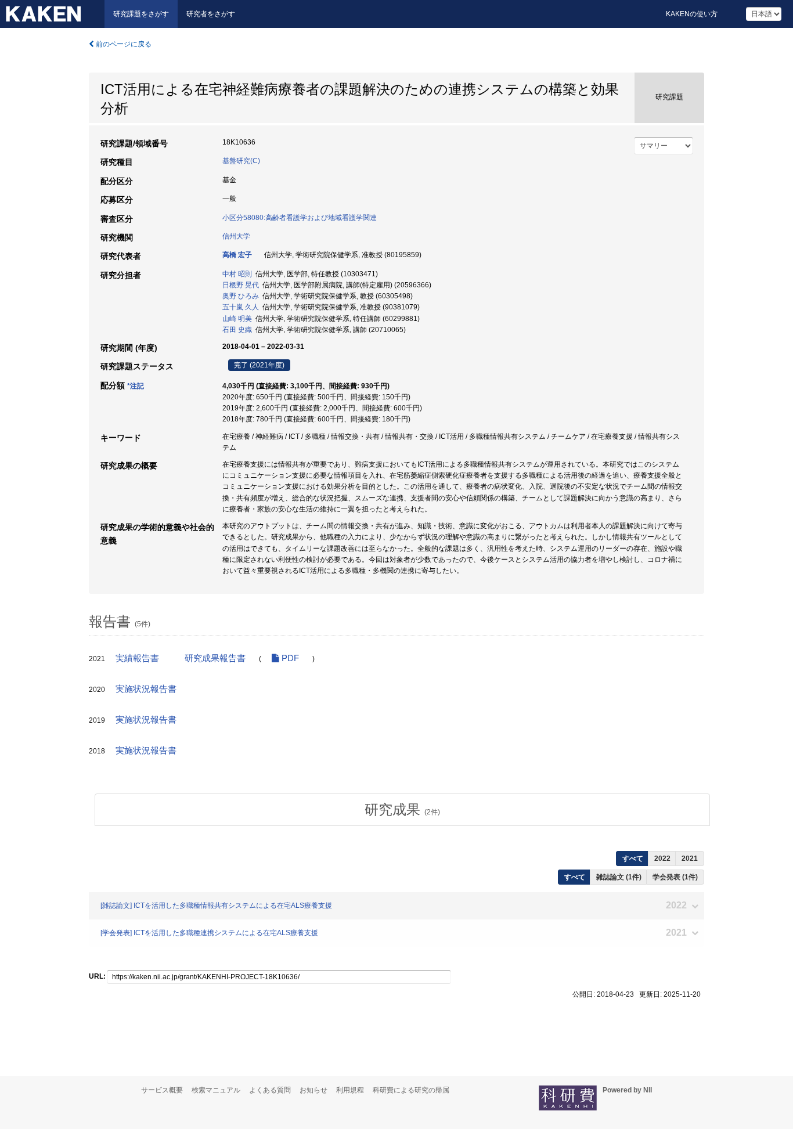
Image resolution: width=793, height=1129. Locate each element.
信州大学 (236, 236)
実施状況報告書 (146, 689)
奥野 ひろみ (240, 296)
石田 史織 (237, 330)
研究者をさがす (210, 14)
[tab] (402, 809)
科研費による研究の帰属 (411, 1090)
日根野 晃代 (240, 285)
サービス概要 (162, 1090)
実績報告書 (137, 658)
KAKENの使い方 (692, 14)
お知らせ (313, 1090)
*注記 (135, 386)
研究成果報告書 (215, 658)
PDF (289, 658)
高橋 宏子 (237, 255)
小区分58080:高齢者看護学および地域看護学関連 (299, 218)
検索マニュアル (216, 1090)
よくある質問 (270, 1090)
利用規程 (350, 1090)
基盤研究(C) (241, 161)
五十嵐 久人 (240, 307)
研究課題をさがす (141, 14)
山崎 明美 (237, 319)
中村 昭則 (237, 274)
